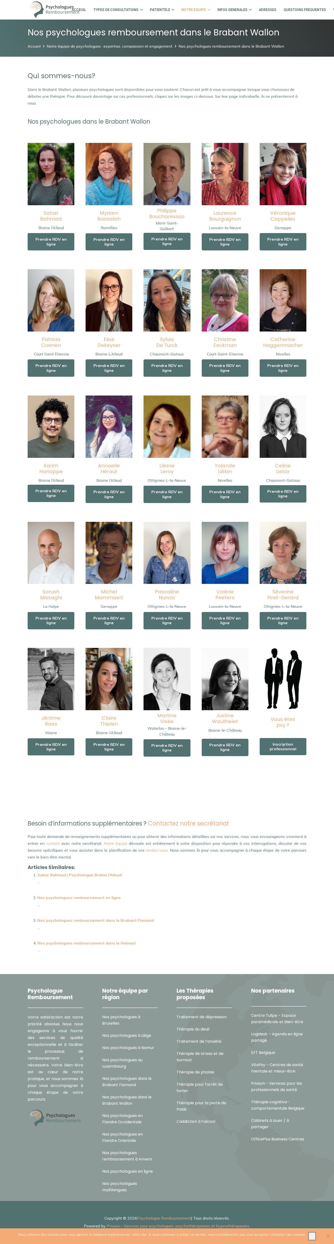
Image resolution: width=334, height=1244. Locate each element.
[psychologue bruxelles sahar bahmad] (51, 174)
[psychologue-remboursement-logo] (55, 10)
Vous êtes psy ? (283, 722)
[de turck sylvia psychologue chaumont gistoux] (167, 300)
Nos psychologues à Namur (128, 1048)
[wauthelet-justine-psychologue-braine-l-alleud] (225, 679)
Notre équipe (115, 843)
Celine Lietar (283, 468)
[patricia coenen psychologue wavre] (51, 300)
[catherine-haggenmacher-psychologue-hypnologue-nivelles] (283, 300)
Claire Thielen (109, 721)
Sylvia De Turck (167, 342)
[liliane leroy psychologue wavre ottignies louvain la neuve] (167, 427)
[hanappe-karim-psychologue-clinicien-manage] (51, 427)
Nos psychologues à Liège (126, 1035)
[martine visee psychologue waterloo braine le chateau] (167, 679)
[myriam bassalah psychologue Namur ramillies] (109, 174)
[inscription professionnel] (283, 679)
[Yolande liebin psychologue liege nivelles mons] (225, 427)
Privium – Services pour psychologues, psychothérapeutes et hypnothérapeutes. (178, 1225)
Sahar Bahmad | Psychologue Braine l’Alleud (79, 874)
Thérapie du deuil (193, 1029)
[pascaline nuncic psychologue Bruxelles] (167, 553)
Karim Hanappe (51, 468)
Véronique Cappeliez (283, 216)
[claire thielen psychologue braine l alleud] (109, 679)
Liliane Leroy (167, 468)
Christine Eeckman (225, 342)
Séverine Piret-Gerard (283, 594)
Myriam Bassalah (109, 216)
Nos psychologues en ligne (127, 1171)
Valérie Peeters (224, 594)
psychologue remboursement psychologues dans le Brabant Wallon (165, 804)
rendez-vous (156, 850)
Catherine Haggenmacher (283, 342)
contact (53, 843)
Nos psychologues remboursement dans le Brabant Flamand (95, 920)
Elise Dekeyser (109, 342)
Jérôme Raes (51, 721)
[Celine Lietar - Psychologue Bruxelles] (283, 427)
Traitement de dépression (202, 1017)
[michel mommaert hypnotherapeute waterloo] (109, 553)
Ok (312, 1236)
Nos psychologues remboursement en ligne (79, 897)
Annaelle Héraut (109, 468)
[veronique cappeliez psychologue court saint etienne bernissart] (283, 174)
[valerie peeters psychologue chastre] (225, 553)
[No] (327, 1236)
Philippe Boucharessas (167, 213)
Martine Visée (167, 718)
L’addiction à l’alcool (196, 1121)
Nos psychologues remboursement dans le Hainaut (86, 943)
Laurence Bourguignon (225, 216)
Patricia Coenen (51, 342)
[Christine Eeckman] (225, 300)
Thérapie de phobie (195, 1072)
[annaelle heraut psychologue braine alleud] (109, 427)
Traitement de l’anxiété (199, 1041)
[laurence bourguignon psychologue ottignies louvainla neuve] (225, 174)
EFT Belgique (263, 1052)
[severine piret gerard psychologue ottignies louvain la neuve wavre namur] (283, 553)
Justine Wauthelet (225, 718)
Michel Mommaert (109, 594)
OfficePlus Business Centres (277, 1139)
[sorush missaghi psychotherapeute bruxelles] (51, 553)
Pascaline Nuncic (167, 594)
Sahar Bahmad (51, 216)
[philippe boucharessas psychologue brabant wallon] (167, 174)
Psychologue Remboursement (164, 1218)
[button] (140, 10)
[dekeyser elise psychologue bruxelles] (109, 300)
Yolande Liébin (225, 468)
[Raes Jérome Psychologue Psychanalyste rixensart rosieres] (51, 679)
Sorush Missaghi (51, 594)
